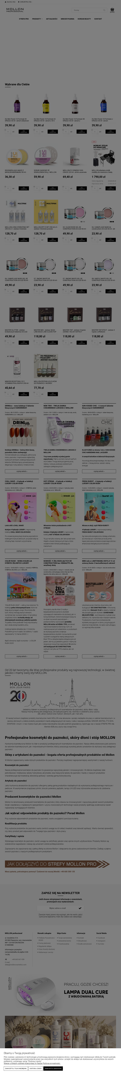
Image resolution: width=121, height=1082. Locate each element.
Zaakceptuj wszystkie (53, 1068)
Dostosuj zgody (36, 1068)
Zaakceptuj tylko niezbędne (16, 1068)
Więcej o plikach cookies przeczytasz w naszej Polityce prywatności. (32, 1063)
